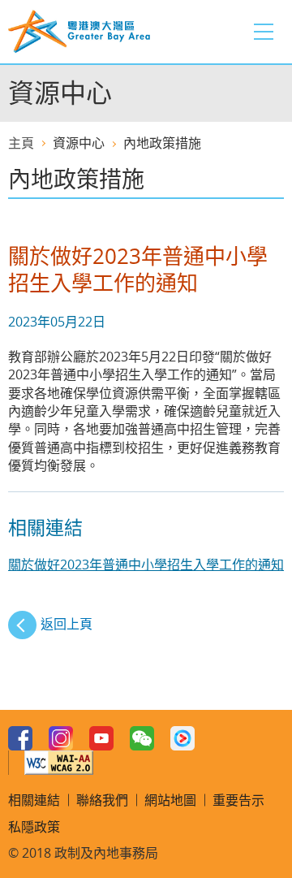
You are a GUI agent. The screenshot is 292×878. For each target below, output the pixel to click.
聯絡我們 (102, 800)
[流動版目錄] (263, 31)
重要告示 (238, 800)
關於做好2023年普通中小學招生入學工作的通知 (146, 564)
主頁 (21, 143)
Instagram (61, 738)
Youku (182, 738)
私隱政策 (34, 827)
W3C (58, 762)
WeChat (142, 738)
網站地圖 (170, 800)
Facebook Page (20, 738)
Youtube (101, 738)
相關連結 (34, 800)
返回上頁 (66, 624)
